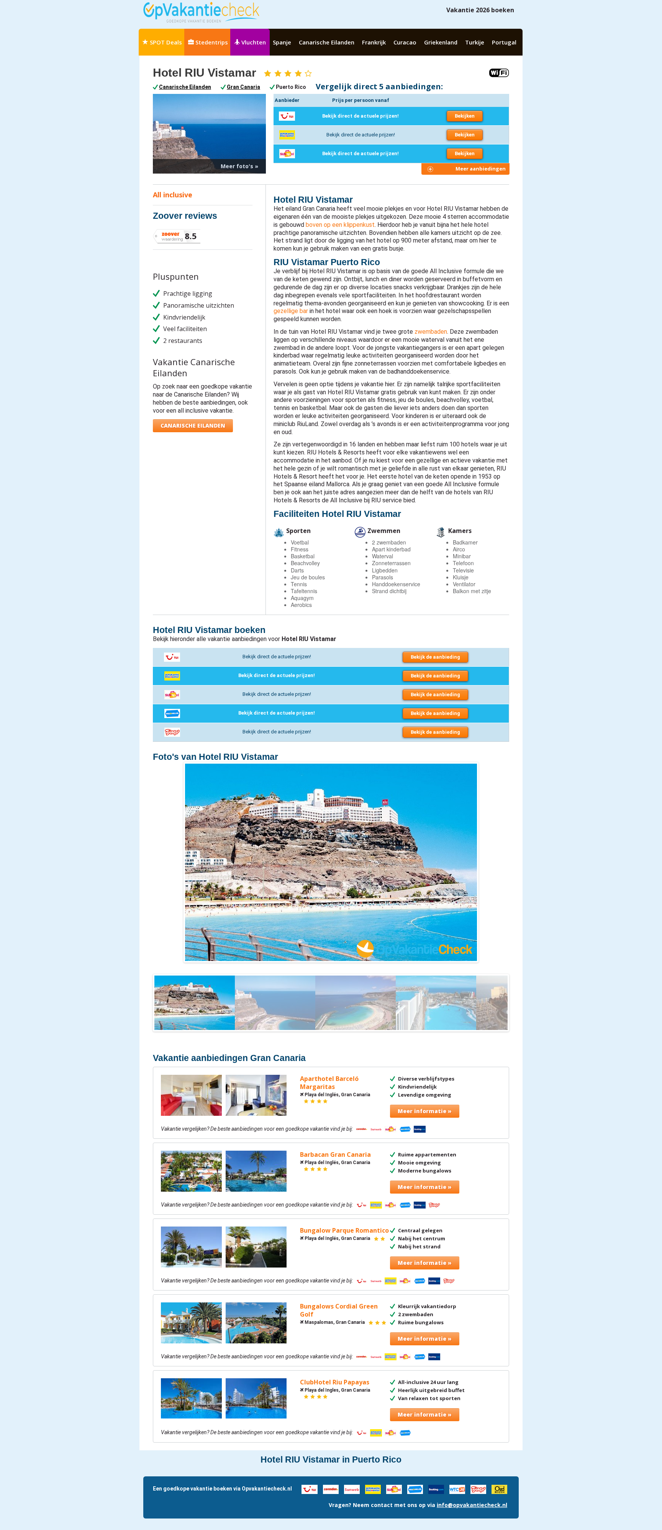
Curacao (404, 42)
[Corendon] (331, 1488)
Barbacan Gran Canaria (335, 1155)
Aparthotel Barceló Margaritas (329, 1083)
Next (488, 862)
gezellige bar (291, 311)
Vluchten (253, 42)
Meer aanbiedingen (481, 168)
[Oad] (499, 1488)
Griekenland (440, 42)
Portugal (504, 42)
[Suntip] (394, 1488)
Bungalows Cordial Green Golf (339, 1310)
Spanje (282, 42)
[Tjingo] (478, 1488)
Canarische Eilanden (326, 42)
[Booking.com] (436, 1488)
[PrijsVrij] (415, 1488)
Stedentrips (211, 42)
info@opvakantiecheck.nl (472, 1505)
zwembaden (431, 331)
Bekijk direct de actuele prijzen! (360, 116)
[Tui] (310, 1488)
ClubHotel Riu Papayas (334, 1382)
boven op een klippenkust (340, 224)
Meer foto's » (239, 166)
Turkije (474, 42)
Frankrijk (374, 42)
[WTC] (457, 1488)
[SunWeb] (352, 1488)
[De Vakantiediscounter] (373, 1488)
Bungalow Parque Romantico (344, 1231)
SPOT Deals (165, 42)
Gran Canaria (243, 87)
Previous (173, 862)
